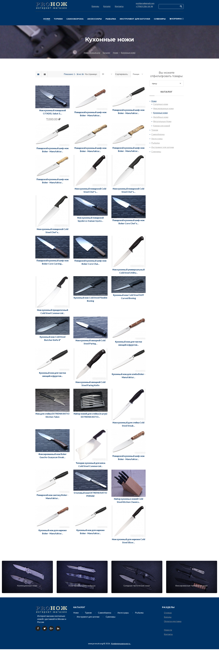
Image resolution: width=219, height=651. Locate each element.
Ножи (115, 52)
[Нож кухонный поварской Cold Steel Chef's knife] (90, 170)
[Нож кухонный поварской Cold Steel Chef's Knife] (128, 170)
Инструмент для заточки (162, 147)
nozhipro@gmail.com (145, 3)
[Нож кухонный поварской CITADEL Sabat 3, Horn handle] (52, 96)
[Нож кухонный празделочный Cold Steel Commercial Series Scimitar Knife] (52, 292)
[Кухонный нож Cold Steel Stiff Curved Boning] (128, 284)
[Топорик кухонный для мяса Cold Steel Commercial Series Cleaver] (90, 445)
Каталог (107, 6)
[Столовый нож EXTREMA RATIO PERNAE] (90, 480)
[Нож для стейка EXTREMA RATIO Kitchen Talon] (52, 400)
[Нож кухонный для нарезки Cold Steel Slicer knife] (128, 521)
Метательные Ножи (162, 121)
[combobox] (107, 74)
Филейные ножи (160, 117)
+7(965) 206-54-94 (144, 6)
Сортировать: (121, 74)
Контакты (119, 6)
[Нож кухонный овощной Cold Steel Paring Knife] (90, 327)
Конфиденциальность (121, 643)
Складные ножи (160, 104)
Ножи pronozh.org (92, 52)
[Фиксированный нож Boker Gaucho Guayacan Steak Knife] (52, 440)
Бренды (95, 6)
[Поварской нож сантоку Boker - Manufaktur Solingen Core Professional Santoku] (52, 481)
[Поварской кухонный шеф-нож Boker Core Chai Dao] (90, 247)
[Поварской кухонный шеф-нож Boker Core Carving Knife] (52, 247)
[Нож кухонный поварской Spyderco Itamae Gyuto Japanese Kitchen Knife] (90, 205)
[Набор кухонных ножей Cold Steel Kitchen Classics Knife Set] (128, 483)
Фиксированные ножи (163, 108)
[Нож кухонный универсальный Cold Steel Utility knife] (128, 251)
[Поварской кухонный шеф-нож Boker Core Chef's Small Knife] (128, 206)
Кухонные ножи (128, 52)
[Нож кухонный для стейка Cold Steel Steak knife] (128, 404)
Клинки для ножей (161, 125)
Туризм (154, 130)
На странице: (91, 74)
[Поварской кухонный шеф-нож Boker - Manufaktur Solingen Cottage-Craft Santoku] (128, 441)
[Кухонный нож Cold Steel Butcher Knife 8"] (52, 325)
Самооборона (158, 134)
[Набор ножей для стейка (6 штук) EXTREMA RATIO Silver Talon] (90, 400)
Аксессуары (157, 138)
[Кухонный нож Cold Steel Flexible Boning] (90, 285)
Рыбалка (155, 143)
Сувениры (156, 151)
